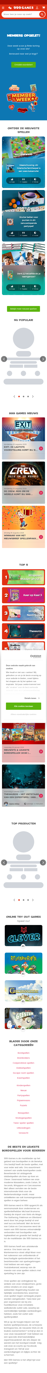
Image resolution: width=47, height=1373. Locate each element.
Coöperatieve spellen (23, 1063)
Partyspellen (23, 1095)
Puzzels (23, 1105)
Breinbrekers (23, 1058)
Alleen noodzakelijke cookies (23, 714)
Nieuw (24, 1091)
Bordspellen (23, 1053)
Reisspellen (23, 1113)
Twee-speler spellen (23, 1123)
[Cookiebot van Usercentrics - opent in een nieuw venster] (31, 656)
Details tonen (30, 698)
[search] (42, 14)
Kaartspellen (23, 1078)
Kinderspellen (23, 1085)
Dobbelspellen (23, 1068)
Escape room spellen (23, 1073)
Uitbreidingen (23, 1128)
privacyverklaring (31, 690)
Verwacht (23, 1133)
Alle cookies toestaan (23, 706)
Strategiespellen (23, 1118)
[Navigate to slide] (19, 396)
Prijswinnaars (23, 1101)
